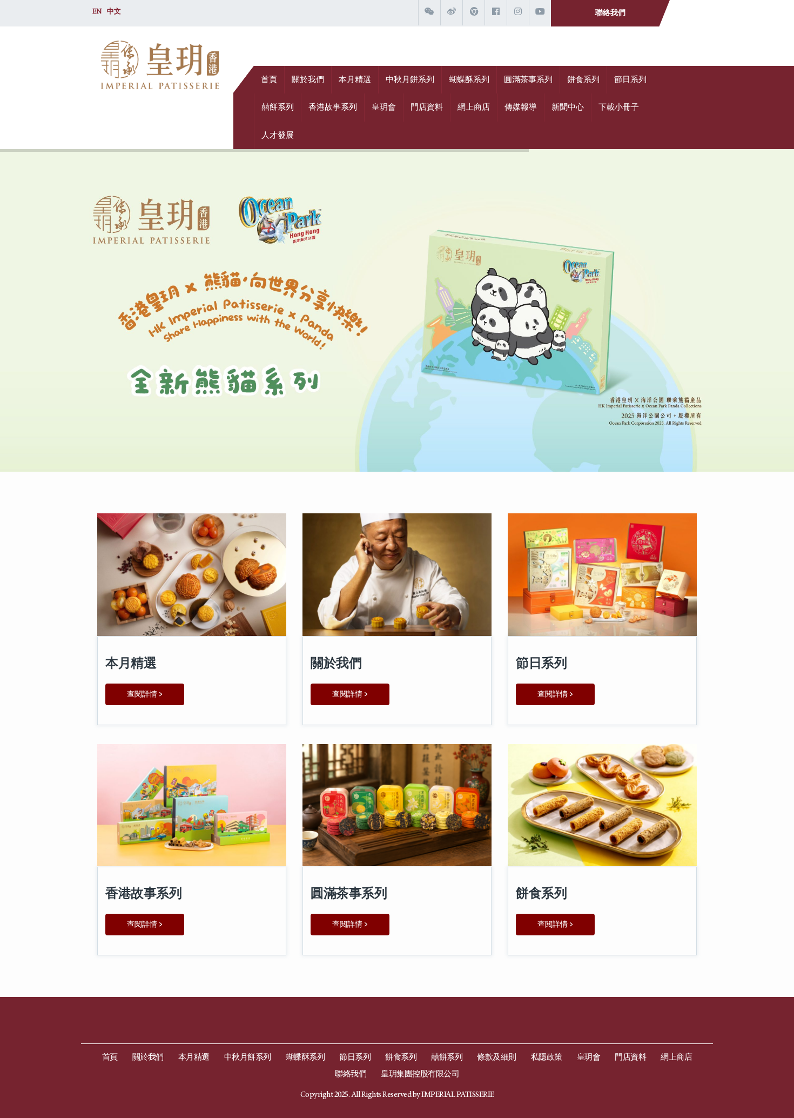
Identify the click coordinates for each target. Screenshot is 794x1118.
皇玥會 (384, 108)
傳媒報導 (520, 108)
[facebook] (496, 12)
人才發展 (277, 136)
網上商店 (473, 108)
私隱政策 (546, 1058)
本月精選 (355, 80)
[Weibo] (451, 12)
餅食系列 (583, 80)
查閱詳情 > (145, 694)
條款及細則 (496, 1058)
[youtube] (540, 12)
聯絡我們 (610, 13)
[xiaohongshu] (474, 12)
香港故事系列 (332, 108)
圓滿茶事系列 (528, 80)
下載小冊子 (618, 108)
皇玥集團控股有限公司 (420, 1074)
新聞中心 (567, 108)
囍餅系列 (277, 108)
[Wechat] (429, 12)
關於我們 (308, 80)
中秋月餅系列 (410, 80)
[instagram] (518, 12)
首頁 (269, 80)
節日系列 (630, 80)
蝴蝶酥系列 (469, 80)
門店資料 (427, 108)
